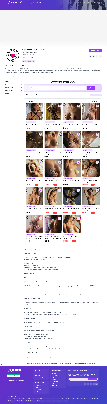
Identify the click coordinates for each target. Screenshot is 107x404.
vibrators (48, 400)
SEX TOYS (16, 7)
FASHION (65, 7)
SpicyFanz (54, 385)
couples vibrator (20, 400)
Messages (37, 375)
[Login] (84, 2)
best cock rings (11, 400)
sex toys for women (12, 398)
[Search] (73, 2)
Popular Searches (12, 396)
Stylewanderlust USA (31, 122)
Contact (37, 387)
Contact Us (72, 384)
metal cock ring (31, 398)
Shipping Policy (28, 249)
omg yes (65, 400)
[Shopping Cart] (88, 2)
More (93, 7)
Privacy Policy (55, 381)
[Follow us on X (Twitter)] (91, 384)
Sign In (36, 373)
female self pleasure (57, 400)
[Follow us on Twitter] (93, 56)
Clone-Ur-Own (52, 7)
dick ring (67, 398)
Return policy (38, 249)
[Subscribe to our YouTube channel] (94, 384)
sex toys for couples (30, 400)
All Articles (55, 379)
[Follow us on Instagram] (96, 56)
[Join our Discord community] (85, 384)
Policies (13, 76)
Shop (8, 76)
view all (7, 81)
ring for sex (54, 398)
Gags (40, 7)
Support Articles (39, 389)
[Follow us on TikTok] (100, 56)
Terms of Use (55, 383)
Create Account (39, 377)
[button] (32, 58)
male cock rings (75, 398)
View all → (71, 400)
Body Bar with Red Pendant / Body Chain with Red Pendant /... (71, 126)
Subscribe (92, 379)
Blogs (53, 377)
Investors (54, 375)
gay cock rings (84, 398)
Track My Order (39, 385)
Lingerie (77, 7)
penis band (39, 398)
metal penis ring (22, 398)
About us (54, 373)
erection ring (46, 398)
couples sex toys (40, 400)
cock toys (61, 398)
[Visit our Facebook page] (90, 56)
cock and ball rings (94, 398)
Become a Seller (39, 391)
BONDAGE (29, 7)
